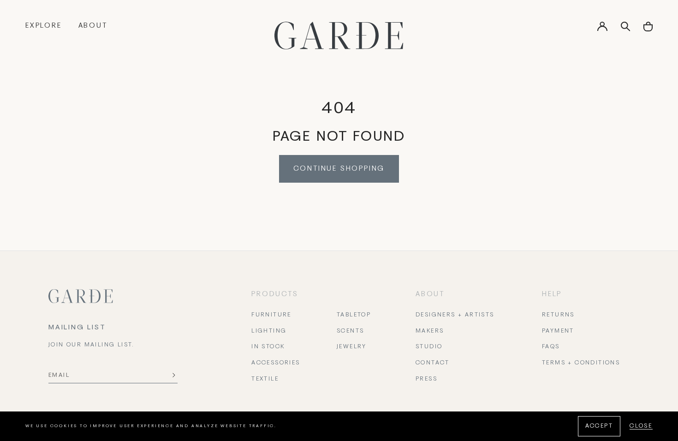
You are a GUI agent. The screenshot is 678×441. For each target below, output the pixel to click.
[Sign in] (602, 29)
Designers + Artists (455, 315)
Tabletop (354, 315)
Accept (599, 426)
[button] (648, 30)
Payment (558, 331)
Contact (433, 363)
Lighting (268, 331)
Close (641, 426)
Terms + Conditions (581, 363)
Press (426, 379)
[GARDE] (338, 35)
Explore (43, 26)
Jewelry (352, 347)
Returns (558, 315)
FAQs (551, 347)
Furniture (271, 315)
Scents (350, 331)
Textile (265, 379)
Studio (429, 347)
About (92, 26)
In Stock (268, 347)
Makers (430, 331)
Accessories (275, 363)
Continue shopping (339, 169)
